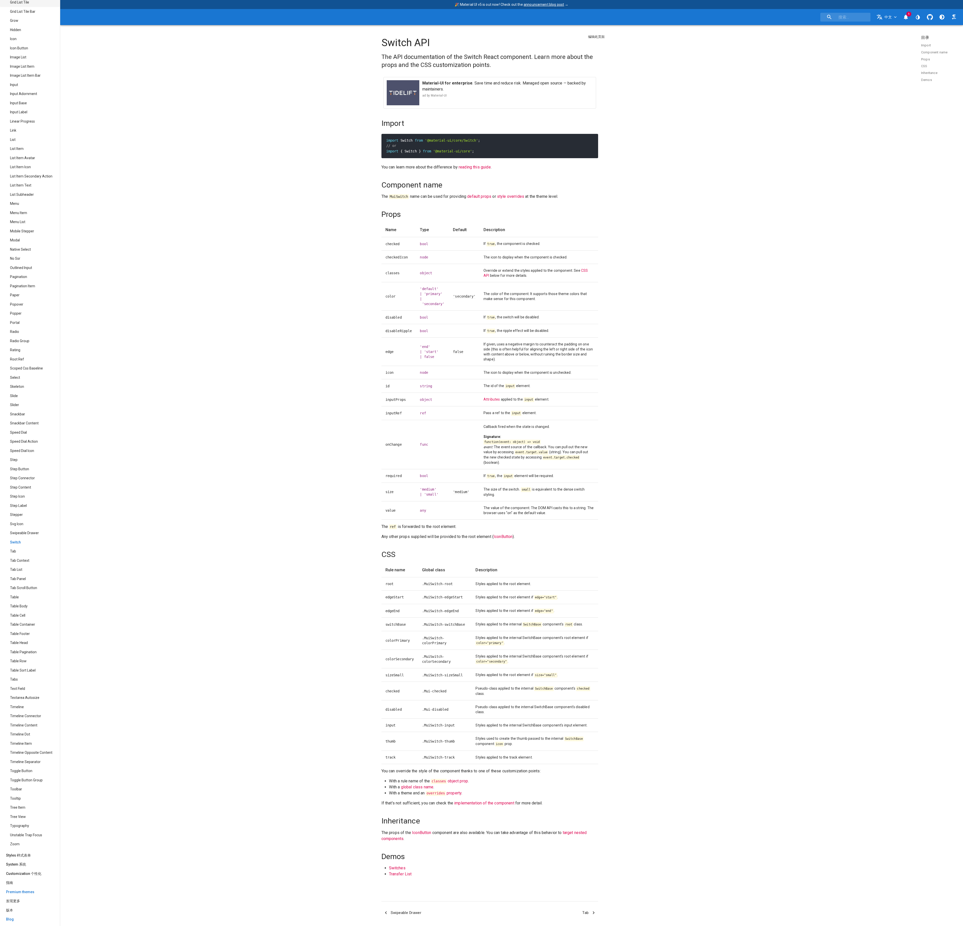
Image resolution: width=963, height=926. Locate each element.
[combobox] (845, 17)
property (444, 793)
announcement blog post (544, 5)
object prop (450, 781)
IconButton (503, 536)
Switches (397, 868)
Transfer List (400, 874)
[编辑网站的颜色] (918, 17)
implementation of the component (484, 803)
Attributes (492, 399)
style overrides (510, 196)
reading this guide (475, 167)
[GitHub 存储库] (930, 17)
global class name (417, 787)
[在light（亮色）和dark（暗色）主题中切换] (942, 17)
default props (479, 196)
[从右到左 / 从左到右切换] (954, 17)
